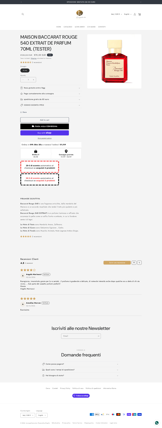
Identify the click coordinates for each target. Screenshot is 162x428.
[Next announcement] (140, 2)
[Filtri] (134, 263)
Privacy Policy (65, 388)
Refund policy (56, 423)
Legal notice (113, 423)
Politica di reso (78, 388)
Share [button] (25, 112)
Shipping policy (89, 423)
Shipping (33, 58)
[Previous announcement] (21, 2)
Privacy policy (66, 423)
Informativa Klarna (109, 388)
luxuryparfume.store (31, 423)
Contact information (102, 423)
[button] (22, 14)
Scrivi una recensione (117, 262)
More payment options (45, 138)
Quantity (23, 75)
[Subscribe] (98, 336)
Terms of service (77, 423)
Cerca (48, 388)
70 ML (25, 70)
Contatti (55, 388)
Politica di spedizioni (93, 388)
